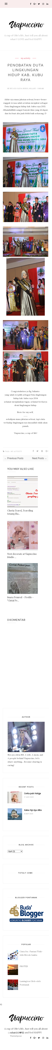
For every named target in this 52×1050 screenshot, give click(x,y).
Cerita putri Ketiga (32, 793)
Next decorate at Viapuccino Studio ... (22, 555)
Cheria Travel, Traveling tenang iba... (20, 512)
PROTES (24, 966)
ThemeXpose (16, 1036)
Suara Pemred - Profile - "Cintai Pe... (20, 599)
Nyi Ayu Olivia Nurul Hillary (23, 88)
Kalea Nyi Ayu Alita (33, 810)
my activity (25, 58)
